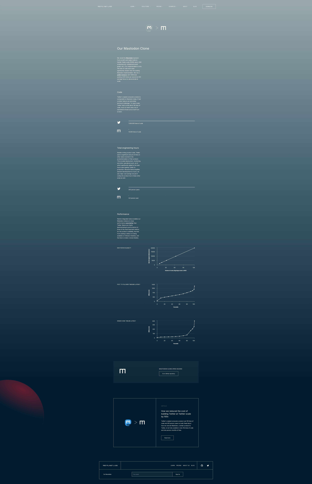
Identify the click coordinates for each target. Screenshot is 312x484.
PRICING (178, 465)
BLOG (195, 6)
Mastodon (129, 58)
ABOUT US (186, 465)
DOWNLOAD (209, 6)
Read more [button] (167, 438)
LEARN (173, 465)
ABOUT (185, 6)
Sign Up (178, 474)
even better (129, 223)
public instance (122, 75)
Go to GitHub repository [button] (168, 373)
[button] (133, 6)
